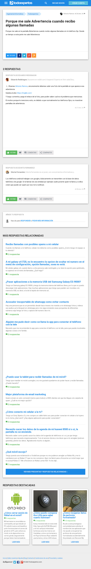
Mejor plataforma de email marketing (26, 394)
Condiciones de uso (41, 558)
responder (26, 221)
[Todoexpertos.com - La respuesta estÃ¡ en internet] (21, 3)
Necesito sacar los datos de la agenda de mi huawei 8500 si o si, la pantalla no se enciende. (42, 430)
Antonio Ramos (21, 86)
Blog (25, 558)
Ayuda (20, 558)
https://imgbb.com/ (24, 93)
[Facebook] (18, 562)
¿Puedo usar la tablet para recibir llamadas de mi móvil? (36, 376)
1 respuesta (13, 274)
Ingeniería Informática (15, 14)
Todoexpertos (33, 14)
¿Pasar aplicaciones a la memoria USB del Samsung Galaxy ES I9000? (43, 281)
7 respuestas (14, 464)
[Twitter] (14, 562)
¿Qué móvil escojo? (16, 451)
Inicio (4, 558)
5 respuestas (14, 444)
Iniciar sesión (58, 3)
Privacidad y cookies (56, 558)
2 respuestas (14, 254)
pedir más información (42, 221)
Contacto (31, 558)
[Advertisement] (33, 42)
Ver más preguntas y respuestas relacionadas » (45, 472)
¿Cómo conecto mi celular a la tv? (24, 411)
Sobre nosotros (12, 558)
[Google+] (21, 562)
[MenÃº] (6, 3)
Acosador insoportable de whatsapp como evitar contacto (37, 301)
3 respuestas (14, 387)
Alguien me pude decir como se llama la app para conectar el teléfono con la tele (43, 323)
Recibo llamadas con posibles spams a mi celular (32, 244)
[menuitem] (19, 55)
